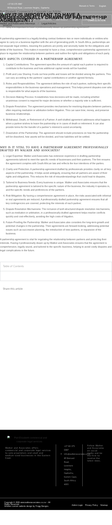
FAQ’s (75, 19)
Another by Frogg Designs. (26, 506)
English (102, 6)
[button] (58, 289)
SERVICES (46, 19)
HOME (19, 19)
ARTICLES (62, 19)
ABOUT (32, 19)
